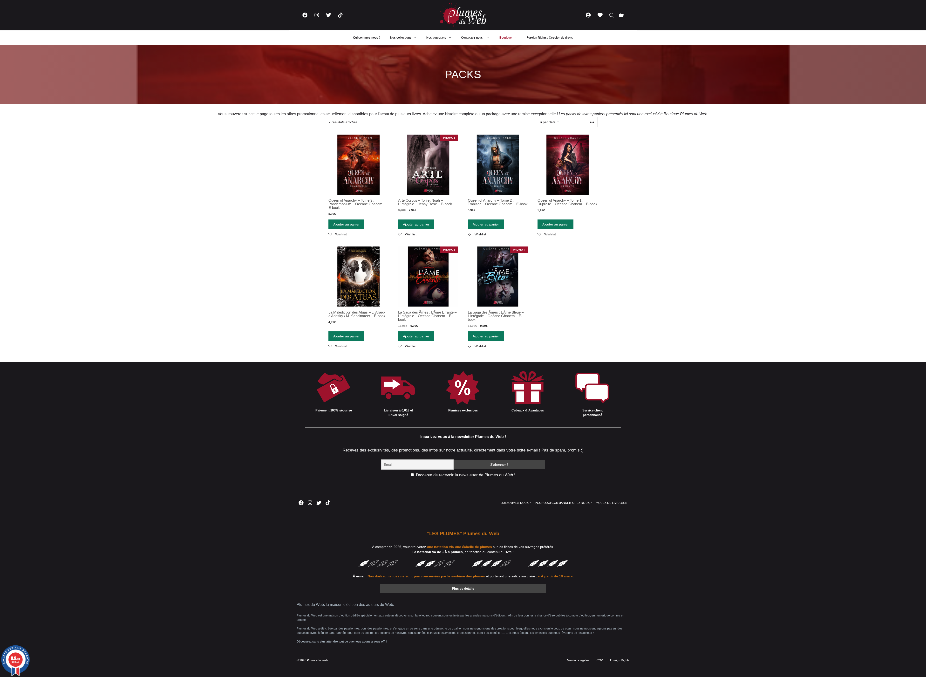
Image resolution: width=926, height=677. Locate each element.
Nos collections (400, 37)
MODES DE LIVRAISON (611, 503)
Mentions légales (578, 660)
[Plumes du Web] (463, 15)
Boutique (505, 37)
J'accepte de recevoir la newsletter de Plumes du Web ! (464, 475)
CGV (600, 660)
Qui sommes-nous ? (367, 37)
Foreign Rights (619, 660)
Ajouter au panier (346, 224)
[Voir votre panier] (621, 15)
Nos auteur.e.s (436, 37)
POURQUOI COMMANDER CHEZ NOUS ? (563, 503)
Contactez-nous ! (472, 37)
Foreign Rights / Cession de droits (550, 37)
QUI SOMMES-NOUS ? (516, 503)
